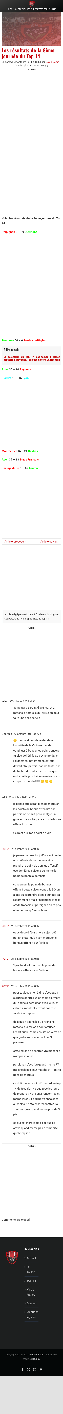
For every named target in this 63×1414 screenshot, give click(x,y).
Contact (32, 1303)
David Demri (52, 61)
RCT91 (6, 849)
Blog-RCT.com (36, 1354)
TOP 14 (31, 1280)
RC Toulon (31, 1269)
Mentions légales (32, 1314)
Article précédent (15, 541)
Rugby (36, 1359)
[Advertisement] (31, 106)
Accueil (31, 1258)
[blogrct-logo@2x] (31, 2)
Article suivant (49, 541)
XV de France (31, 1292)
